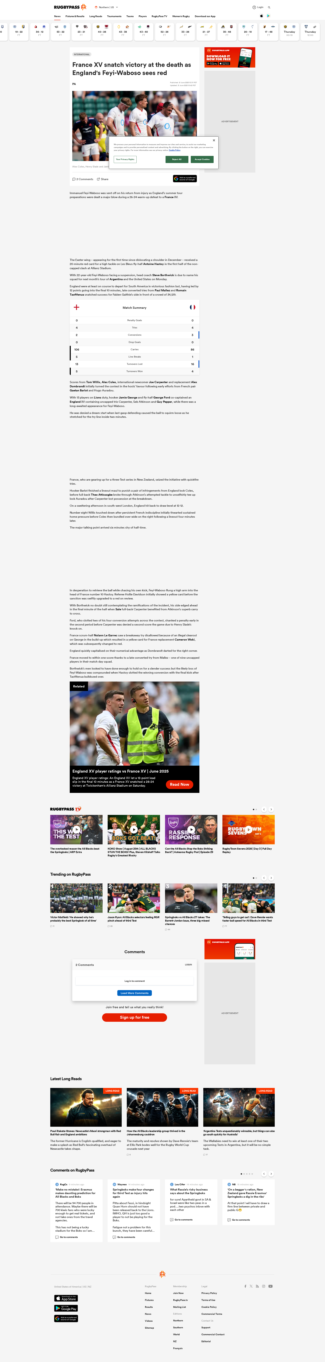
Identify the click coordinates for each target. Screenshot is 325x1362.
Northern (178, 1320)
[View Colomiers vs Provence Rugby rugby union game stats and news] (310, 32)
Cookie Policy (209, 1307)
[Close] (214, 140)
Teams (130, 16)
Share (104, 179)
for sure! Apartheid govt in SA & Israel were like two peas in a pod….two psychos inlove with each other (190, 1205)
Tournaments (114, 16)
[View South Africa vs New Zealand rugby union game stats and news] (185, 32)
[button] (86, 1122)
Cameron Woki (185, 639)
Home (148, 1293)
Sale (118, 609)
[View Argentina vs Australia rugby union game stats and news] (206, 32)
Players (143, 16)
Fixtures (149, 1300)
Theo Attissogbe (102, 494)
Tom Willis (93, 382)
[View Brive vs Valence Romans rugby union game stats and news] (81, 32)
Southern (178, 1327)
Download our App (205, 16)
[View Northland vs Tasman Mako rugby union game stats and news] (247, 32)
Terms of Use (208, 1300)
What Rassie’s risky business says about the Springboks (189, 1191)
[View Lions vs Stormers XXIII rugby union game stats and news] (39, 32)
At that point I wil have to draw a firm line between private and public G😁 (248, 1206)
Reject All (177, 159)
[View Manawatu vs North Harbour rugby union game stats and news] (143, 32)
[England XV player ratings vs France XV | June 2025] (134, 724)
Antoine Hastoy (153, 264)
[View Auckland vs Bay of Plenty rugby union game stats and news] (18, 32)
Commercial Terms (211, 1314)
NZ (175, 1341)
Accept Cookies (202, 159)
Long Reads (95, 16)
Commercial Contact (212, 1334)
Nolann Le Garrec (105, 635)
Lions (97, 397)
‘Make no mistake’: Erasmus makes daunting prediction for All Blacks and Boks (75, 1193)
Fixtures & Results (75, 16)
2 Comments (85, 179)
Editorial (206, 1341)
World (176, 1334)
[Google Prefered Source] (183, 179)
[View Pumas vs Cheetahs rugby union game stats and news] (164, 32)
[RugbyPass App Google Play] (87, 1309)
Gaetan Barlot (79, 390)
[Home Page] (70, 7)
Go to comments (67, 1237)
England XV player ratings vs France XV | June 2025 (120, 771)
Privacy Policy (209, 1293)
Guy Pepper (164, 402)
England (75, 402)
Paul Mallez (162, 290)
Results (149, 1307)
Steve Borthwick (163, 275)
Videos (149, 1321)
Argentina (116, 279)
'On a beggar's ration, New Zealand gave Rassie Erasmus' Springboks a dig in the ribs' (247, 1193)
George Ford (161, 397)
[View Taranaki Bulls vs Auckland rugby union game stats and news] (289, 32)
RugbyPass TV (159, 16)
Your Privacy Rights (125, 159)
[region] (164, 152)
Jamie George (128, 397)
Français (177, 1348)
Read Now (179, 784)
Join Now (178, 1293)
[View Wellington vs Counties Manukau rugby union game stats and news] (227, 32)
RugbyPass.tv (180, 1300)
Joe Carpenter (158, 382)
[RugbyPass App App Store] (87, 1299)
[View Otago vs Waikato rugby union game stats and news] (123, 32)
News (57, 16)
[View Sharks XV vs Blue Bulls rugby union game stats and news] (60, 32)
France (169, 197)
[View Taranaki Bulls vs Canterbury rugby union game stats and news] (102, 32)
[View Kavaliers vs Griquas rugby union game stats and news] (268, 32)
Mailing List (179, 1307)
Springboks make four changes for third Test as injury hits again (133, 1193)
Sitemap (149, 1327)
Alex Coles (109, 382)
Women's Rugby (181, 16)
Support (205, 1327)
